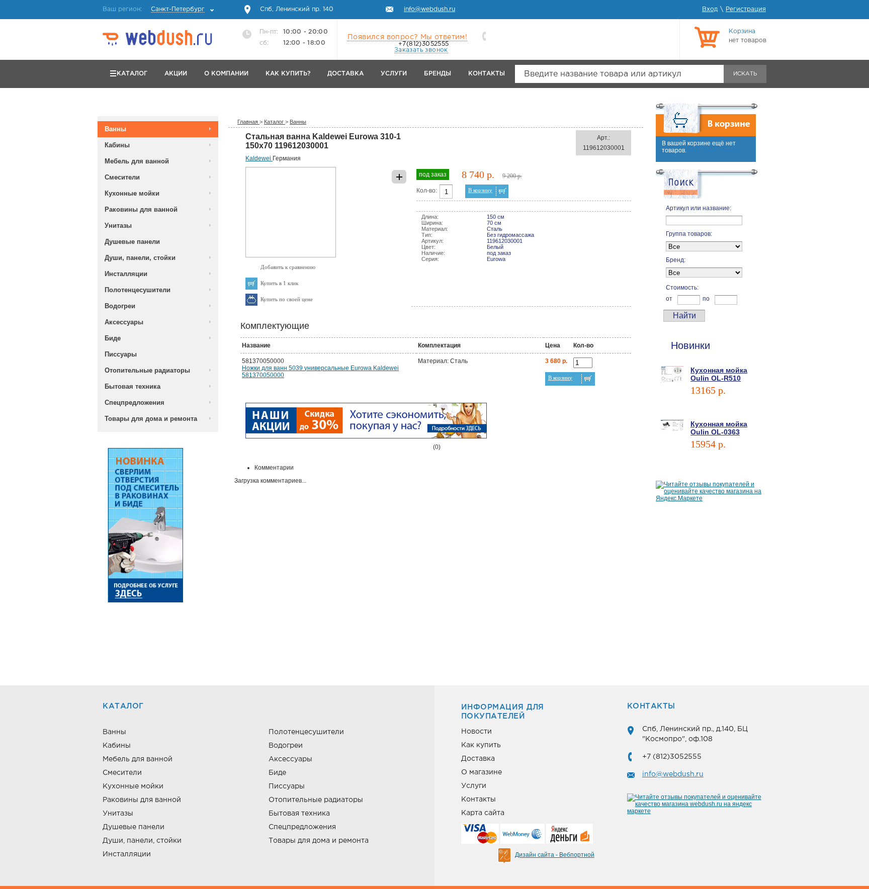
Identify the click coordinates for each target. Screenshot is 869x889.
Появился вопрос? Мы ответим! (407, 37)
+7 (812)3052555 (672, 757)
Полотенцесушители (137, 290)
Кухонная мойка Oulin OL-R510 (718, 374)
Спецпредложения (134, 402)
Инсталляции (126, 274)
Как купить (481, 745)
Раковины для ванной (141, 209)
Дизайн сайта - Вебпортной (554, 854)
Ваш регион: (154, 9)
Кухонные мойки (132, 193)
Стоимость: (682, 287)
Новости (476, 732)
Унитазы (118, 225)
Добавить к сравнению (287, 267)
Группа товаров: (689, 233)
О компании (226, 73)
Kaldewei (259, 158)
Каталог (132, 73)
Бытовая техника (132, 386)
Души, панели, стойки (140, 257)
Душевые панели (132, 241)
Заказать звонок (421, 50)
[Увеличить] (290, 255)
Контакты (486, 73)
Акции (175, 73)
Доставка (345, 73)
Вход (710, 9)
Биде (113, 338)
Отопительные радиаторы (147, 370)
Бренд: (675, 259)
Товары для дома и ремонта (151, 418)
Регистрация (746, 9)
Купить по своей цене (286, 299)
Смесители (122, 177)
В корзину (480, 190)
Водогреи (120, 306)
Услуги (394, 73)
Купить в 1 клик (279, 283)
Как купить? (288, 73)
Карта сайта (482, 813)
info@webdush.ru (673, 774)
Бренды (437, 73)
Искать (745, 73)
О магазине (481, 772)
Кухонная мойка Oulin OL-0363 (718, 428)
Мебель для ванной (137, 161)
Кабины (117, 145)
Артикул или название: (698, 208)
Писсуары (121, 354)
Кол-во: (426, 190)
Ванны (115, 129)
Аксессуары (124, 322)
